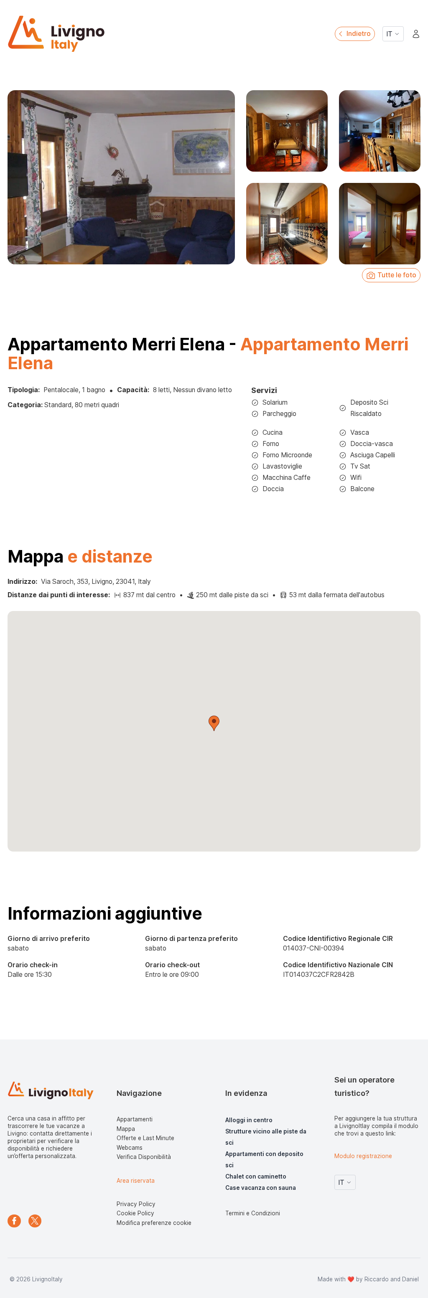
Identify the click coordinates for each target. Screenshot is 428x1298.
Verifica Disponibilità (144, 1156)
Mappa (126, 1129)
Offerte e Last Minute (145, 1138)
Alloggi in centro (249, 1120)
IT (389, 34)
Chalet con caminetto (255, 1176)
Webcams (130, 1147)
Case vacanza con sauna (260, 1187)
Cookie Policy (135, 1213)
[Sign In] (416, 34)
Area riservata (136, 1180)
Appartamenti (135, 1119)
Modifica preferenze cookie (154, 1222)
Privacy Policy (136, 1204)
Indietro (358, 34)
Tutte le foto (396, 275)
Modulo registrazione (363, 1156)
